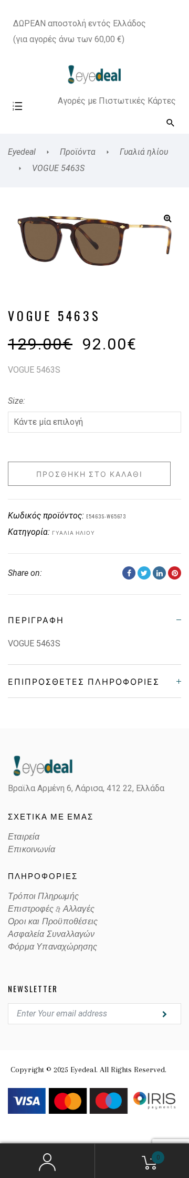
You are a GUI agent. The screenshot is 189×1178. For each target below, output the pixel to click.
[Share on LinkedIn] (159, 573)
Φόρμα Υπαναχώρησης (53, 947)
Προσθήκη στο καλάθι (89, 473)
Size (15, 401)
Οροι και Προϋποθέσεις (53, 921)
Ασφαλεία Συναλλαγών (51, 934)
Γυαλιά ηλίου (73, 532)
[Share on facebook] (128, 573)
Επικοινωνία (31, 849)
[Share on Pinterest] (174, 573)
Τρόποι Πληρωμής (43, 896)
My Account (47, 1161)
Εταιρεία (24, 837)
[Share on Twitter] (144, 573)
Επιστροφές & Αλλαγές (51, 909)
